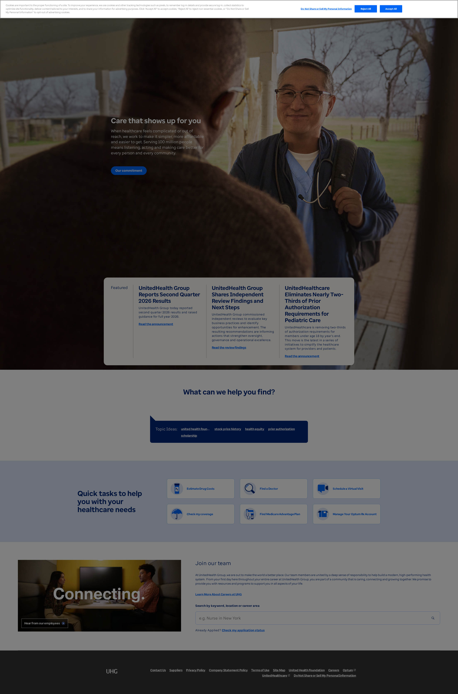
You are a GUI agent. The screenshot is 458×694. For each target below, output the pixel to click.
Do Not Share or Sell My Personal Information (326, 8)
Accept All (391, 8)
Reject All (366, 8)
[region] (229, 9)
